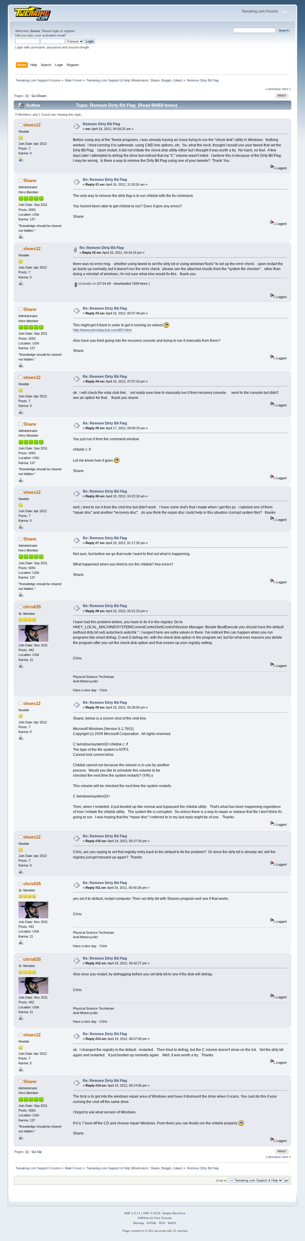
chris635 (32, 606)
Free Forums (163, 1218)
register (69, 31)
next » (286, 89)
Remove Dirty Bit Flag (101, 124)
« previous (273, 89)
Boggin (166, 80)
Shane (155, 80)
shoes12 (32, 124)
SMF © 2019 (151, 1213)
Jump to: (222, 1180)
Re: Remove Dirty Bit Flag (105, 180)
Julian (177, 80)
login (55, 31)
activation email (53, 35)
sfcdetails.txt (86, 283)
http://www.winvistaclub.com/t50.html (102, 330)
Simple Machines (173, 1213)
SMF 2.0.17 (132, 1213)
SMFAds (143, 1218)
